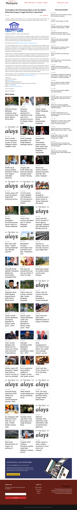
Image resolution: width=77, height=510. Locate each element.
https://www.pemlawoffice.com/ (15, 86)
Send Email (10, 80)
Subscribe (15, 497)
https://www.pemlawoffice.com (28, 75)
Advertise (39, 491)
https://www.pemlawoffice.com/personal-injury (27, 43)
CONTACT (45, 2)
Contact (38, 493)
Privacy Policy (38, 489)
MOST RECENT (31, 2)
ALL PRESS (39, 2)
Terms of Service (38, 487)
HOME (25, 2)
